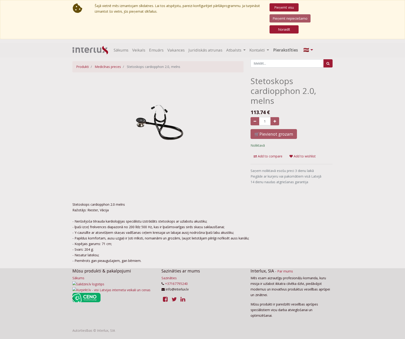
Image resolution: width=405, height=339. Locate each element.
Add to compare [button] (269, 156)
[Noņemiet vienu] (255, 121)
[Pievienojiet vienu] (274, 121)
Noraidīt (284, 29)
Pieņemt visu (284, 7)
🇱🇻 (306, 50)
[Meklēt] (328, 63)
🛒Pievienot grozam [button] (273, 134)
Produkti (82, 66)
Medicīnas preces (108, 66)
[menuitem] (121, 50)
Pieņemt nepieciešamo (290, 18)
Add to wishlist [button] (304, 156)
